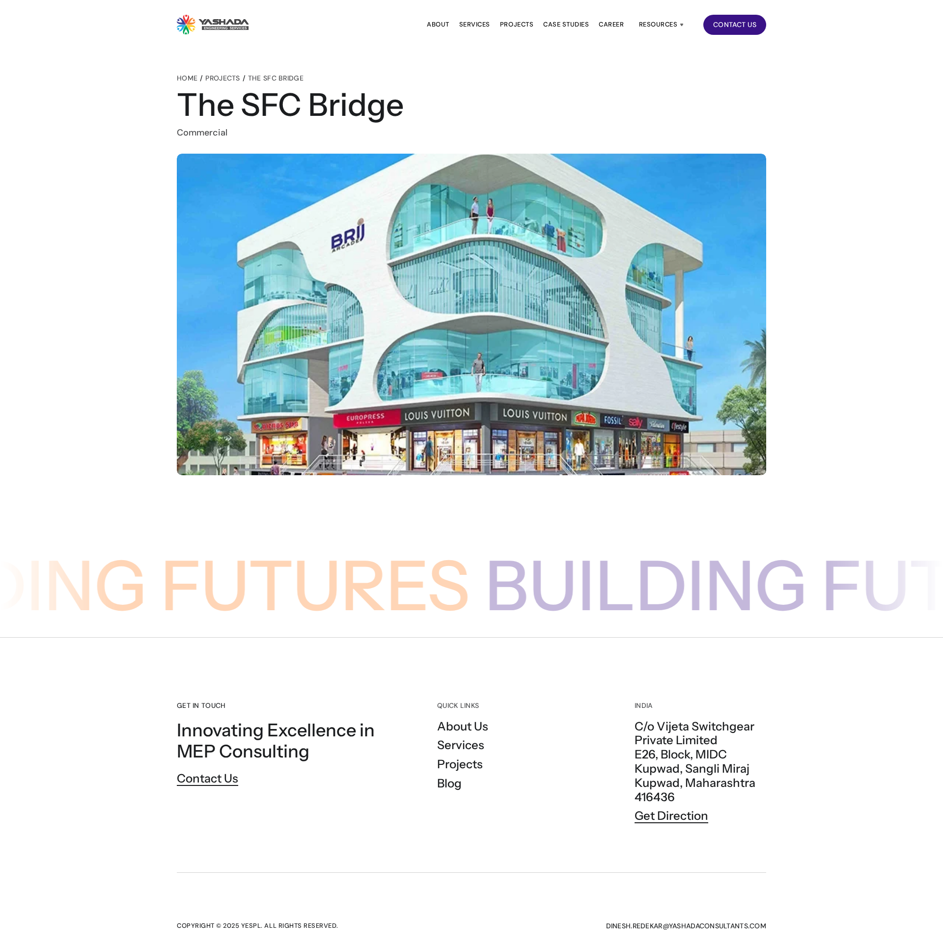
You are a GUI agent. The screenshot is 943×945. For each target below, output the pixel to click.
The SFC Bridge (276, 78)
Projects (516, 24)
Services (474, 24)
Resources (658, 24)
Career (611, 24)
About (438, 24)
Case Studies (566, 24)
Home (187, 78)
